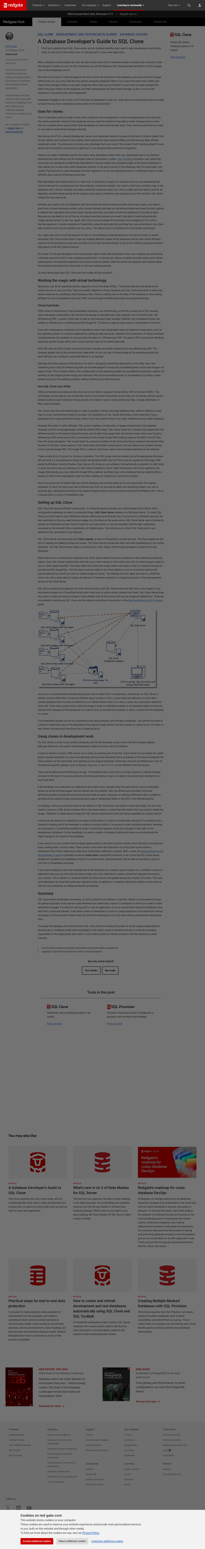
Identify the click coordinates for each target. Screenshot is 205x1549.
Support (106, 5)
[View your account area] (199, 5)
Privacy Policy (90, 1532)
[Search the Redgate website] (189, 5)
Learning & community (129, 5)
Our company (89, 5)
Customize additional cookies (107, 1541)
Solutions (53, 5)
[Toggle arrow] (179, 5)
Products (37, 5)
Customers (70, 5)
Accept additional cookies (37, 1541)
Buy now (173, 5)
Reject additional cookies (72, 1541)
